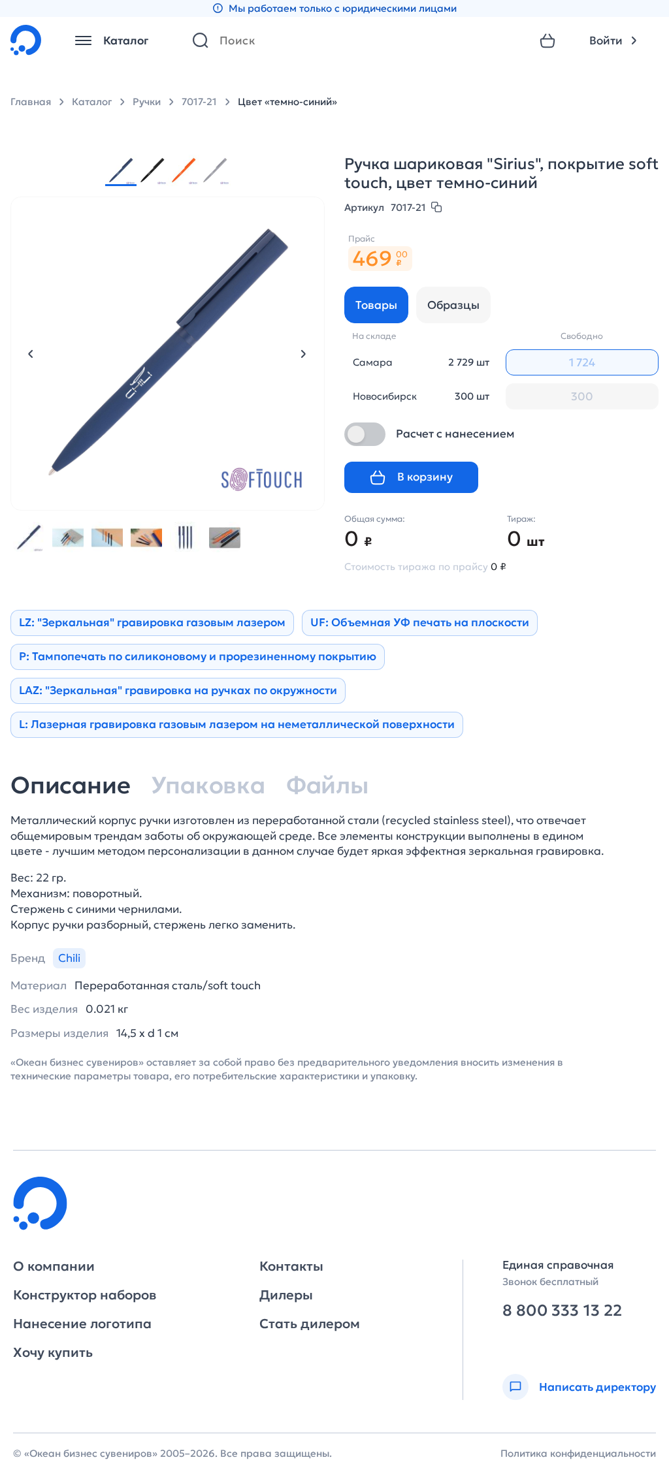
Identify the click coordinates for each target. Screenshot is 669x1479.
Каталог (92, 101)
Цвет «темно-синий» (287, 101)
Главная (30, 101)
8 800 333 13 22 (562, 1310)
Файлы (327, 785)
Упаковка (208, 785)
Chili (69, 958)
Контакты (291, 1266)
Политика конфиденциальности (578, 1453)
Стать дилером (309, 1323)
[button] (31, 354)
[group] (121, 170)
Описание (70, 785)
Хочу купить (53, 1352)
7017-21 (199, 101)
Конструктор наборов (84, 1294)
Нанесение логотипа (82, 1323)
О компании (54, 1266)
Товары (376, 305)
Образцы (453, 305)
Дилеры (286, 1294)
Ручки (147, 101)
